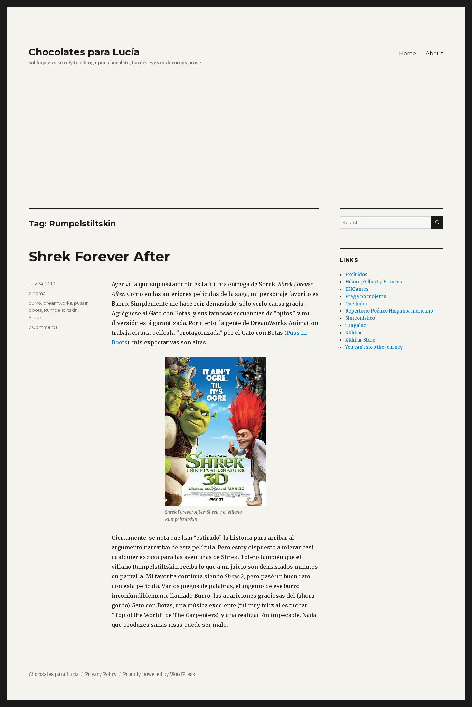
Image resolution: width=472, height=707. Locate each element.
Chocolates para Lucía (84, 52)
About (434, 53)
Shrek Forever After (99, 256)
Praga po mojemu (365, 296)
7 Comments (43, 327)
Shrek (35, 317)
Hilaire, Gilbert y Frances (373, 282)
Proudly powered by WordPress (159, 674)
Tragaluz (355, 325)
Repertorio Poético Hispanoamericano (389, 311)
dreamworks (57, 303)
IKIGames (356, 289)
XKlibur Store (360, 340)
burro (35, 303)
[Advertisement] (236, 156)
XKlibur (353, 333)
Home (407, 53)
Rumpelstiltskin (61, 310)
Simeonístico (360, 318)
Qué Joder (356, 304)
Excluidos (356, 275)
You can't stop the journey (374, 347)
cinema (37, 293)
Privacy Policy (101, 674)
